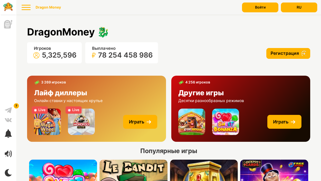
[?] (8, 108)
